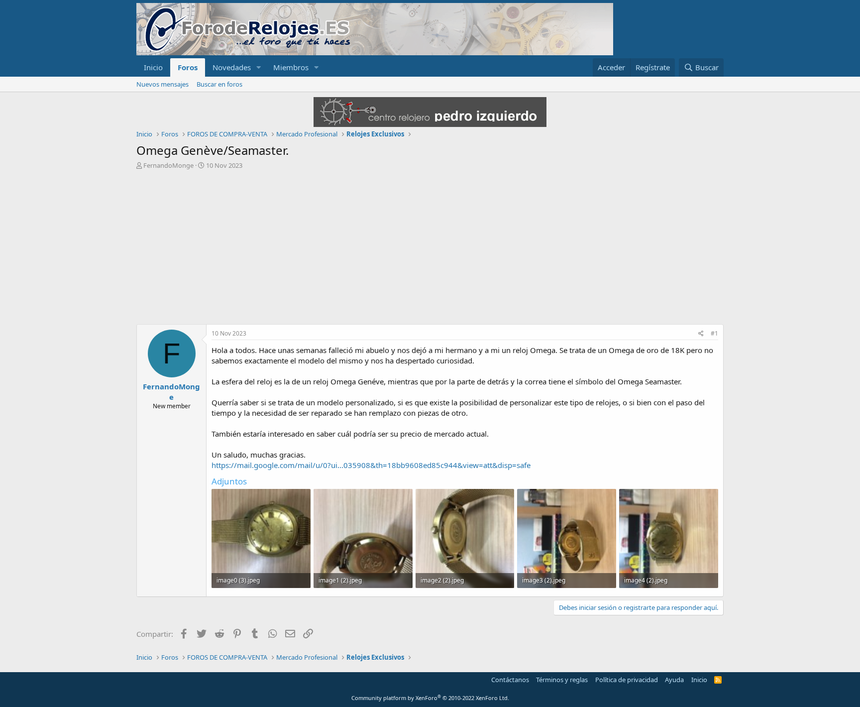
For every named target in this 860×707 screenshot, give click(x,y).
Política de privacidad (626, 679)
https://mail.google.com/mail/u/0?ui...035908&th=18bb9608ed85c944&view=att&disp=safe (371, 465)
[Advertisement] (430, 244)
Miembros (291, 67)
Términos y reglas (562, 679)
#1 (714, 333)
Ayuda (674, 679)
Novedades (232, 67)
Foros (188, 67)
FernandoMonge (168, 165)
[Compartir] (701, 334)
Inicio (153, 67)
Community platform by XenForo (430, 698)
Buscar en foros (219, 84)
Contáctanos (510, 679)
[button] (259, 67)
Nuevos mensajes (162, 84)
